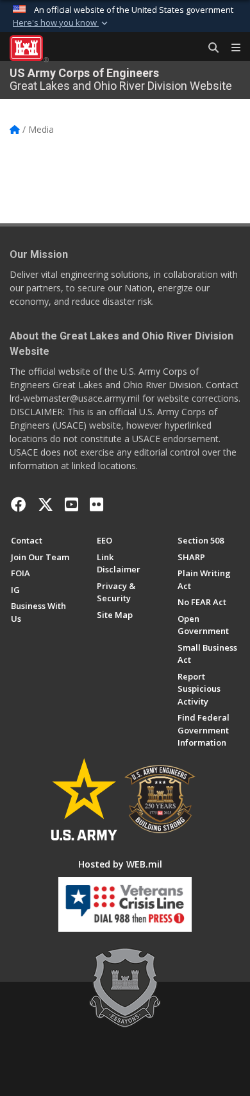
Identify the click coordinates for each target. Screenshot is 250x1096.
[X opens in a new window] (45, 504)
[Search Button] (209, 48)
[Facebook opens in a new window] (18, 504)
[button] (61, 23)
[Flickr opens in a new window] (96, 504)
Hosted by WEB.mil (120, 864)
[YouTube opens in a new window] (71, 504)
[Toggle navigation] (230, 48)
